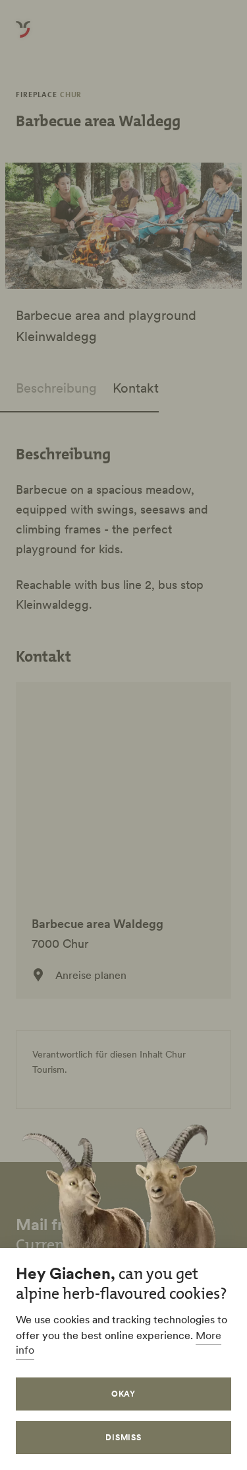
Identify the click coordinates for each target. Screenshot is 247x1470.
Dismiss (123, 1437)
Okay (123, 1394)
